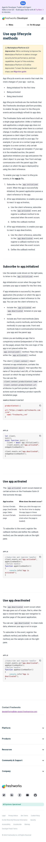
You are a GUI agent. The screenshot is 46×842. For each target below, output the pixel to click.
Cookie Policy (35, 815)
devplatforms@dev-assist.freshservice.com (19, 712)
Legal (4, 815)
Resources (7, 749)
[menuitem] (42, 18)
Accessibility (6, 824)
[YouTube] (27, 795)
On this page (35, 25)
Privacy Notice (13, 815)
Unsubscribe (17, 824)
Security (33, 820)
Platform (6, 728)
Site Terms (24, 815)
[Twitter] (4, 795)
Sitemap (27, 824)
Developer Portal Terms (9, 829)
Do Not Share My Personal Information (14, 820)
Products (6, 739)
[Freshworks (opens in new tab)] (23, 786)
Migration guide (20, 72)
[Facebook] (20, 795)
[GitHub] (35, 795)
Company (6, 771)
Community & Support (12, 760)
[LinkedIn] (12, 795)
